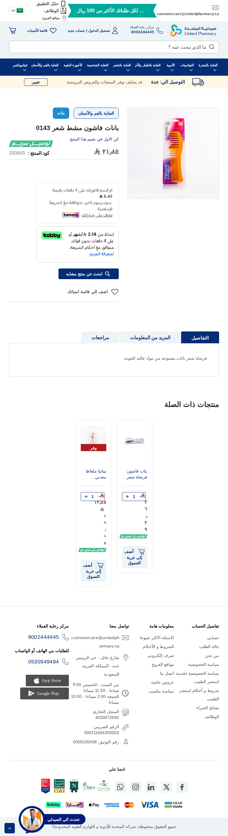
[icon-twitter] (166, 787)
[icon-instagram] (135, 787)
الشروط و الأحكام (158, 646)
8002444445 (43, 637)
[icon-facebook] (182, 787)
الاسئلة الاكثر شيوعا (157, 637)
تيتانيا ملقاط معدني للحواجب (96, 475)
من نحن (212, 655)
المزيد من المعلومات (150, 337)
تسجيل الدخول (99, 31)
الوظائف (51, 10)
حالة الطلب (209, 646)
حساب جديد (76, 31)
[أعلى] (9, 828)
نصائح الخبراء (207, 707)
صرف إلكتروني (160, 655)
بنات (61, 112)
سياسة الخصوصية (203, 664)
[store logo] (193, 30)
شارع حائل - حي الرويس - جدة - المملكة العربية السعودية (96, 666)
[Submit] (211, 45)
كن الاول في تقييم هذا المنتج (94, 139)
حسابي (213, 637)
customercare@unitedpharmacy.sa (188, 14)
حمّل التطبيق (48, 3)
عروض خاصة (162, 682)
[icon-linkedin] (151, 787)
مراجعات (100, 337)
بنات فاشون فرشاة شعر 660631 (137, 475)
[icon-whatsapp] (120, 787)
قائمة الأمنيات (37, 31)
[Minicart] (12, 30)
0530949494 (43, 662)
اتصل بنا (167, 673)
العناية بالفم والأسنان (96, 113)
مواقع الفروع (51, 18)
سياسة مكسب (161, 691)
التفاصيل (200, 337)
